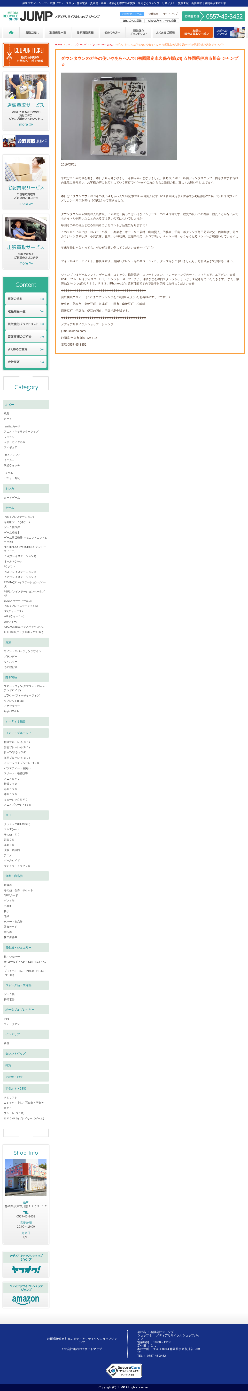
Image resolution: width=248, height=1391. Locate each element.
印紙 (6, 916)
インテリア (12, 1034)
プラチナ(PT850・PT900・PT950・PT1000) (25, 972)
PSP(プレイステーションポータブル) (24, 593)
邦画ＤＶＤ (10, 789)
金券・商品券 (14, 876)
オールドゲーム (13, 561)
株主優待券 (10, 937)
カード (8, 418)
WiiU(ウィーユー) (14, 616)
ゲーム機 (9, 994)
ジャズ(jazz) (11, 829)
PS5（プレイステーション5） (21, 605)
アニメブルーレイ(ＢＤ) (18, 804)
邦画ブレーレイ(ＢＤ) (17, 747)
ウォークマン (12, 1024)
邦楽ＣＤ (9, 839)
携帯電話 (11, 677)
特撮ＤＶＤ (10, 783)
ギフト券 (9, 900)
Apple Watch (11, 711)
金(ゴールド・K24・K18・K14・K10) (25, 963)
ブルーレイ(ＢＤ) (14, 1113)
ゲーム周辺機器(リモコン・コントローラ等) (25, 539)
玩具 (6, 413)
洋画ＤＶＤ (10, 794)
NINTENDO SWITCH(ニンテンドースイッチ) (25, 548)
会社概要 (153, 13)
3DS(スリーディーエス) (18, 600)
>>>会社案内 (70, 1349)
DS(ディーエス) (13, 611)
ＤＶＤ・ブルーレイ (76, 44)
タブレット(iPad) (14, 700)
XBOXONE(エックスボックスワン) (25, 626)
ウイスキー (10, 661)
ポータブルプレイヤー (19, 1009)
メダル (9, 473)
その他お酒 (10, 667)
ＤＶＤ (8, 1108)
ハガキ (8, 905)
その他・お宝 (14, 1077)
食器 (6, 1043)
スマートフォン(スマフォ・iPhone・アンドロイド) (25, 688)
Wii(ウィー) (10, 621)
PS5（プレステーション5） (20, 516)
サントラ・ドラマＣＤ (17, 865)
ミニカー (9, 460)
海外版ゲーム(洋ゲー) (17, 522)
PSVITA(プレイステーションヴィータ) (25, 584)
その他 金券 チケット (18, 890)
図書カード (10, 926)
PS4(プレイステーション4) (20, 556)
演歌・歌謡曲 (12, 850)
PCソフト (10, 566)
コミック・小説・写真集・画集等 (24, 1102)
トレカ (9, 488)
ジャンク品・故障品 (18, 985)
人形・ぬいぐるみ (14, 442)
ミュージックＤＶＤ (16, 799)
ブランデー (10, 656)
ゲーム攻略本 (12, 532)
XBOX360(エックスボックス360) (23, 632)
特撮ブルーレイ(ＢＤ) (17, 742)
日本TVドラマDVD (15, 752)
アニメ (8, 855)
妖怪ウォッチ (12, 465)
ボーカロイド (12, 860)
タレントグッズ (15, 1053)
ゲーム (9, 507)
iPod (6, 1018)
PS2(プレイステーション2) (20, 576)
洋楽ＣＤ (9, 844)
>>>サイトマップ (90, 1349)
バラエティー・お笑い (102, 44)
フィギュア (10, 447)
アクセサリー (12, 705)
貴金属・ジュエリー (18, 947)
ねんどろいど (13, 454)
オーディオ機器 (15, 721)
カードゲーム (12, 497)
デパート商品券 (13, 921)
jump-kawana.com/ (73, 331)
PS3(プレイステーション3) (20, 571)
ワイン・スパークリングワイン (22, 651)
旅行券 (8, 932)
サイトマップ (170, 13)
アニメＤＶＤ (12, 778)
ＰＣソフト (10, 1097)
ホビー (9, 404)
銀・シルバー (12, 956)
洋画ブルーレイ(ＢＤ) (17, 757)
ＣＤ (8, 815)
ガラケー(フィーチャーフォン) (22, 695)
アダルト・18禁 (15, 1088)
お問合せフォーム (132, 13)
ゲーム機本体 (12, 527)
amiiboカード (12, 426)
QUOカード (11, 895)
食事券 (8, 884)
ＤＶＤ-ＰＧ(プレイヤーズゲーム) (24, 1118)
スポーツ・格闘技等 (16, 773)
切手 (6, 911)
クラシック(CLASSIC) (17, 824)
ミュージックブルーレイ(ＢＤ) (22, 762)
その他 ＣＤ (12, 834)
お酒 (8, 642)
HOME (58, 44)
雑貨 (8, 1065)
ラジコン (9, 436)
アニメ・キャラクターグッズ (21, 431)
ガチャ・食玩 (12, 478)
